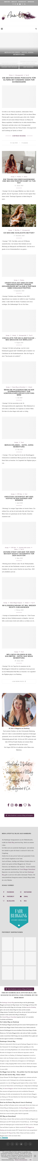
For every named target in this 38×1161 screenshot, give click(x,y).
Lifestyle (14, 335)
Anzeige (13, 176)
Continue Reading (19, 136)
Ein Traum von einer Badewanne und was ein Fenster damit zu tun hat (19, 181)
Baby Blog (17, 230)
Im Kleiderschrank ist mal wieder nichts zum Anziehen (19, 606)
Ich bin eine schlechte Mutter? (19, 233)
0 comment (25, 143)
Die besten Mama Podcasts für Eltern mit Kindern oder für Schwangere (19, 80)
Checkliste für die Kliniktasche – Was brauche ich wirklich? (19, 339)
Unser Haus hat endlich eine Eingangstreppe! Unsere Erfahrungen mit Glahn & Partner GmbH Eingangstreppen (19, 285)
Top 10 (27, 75)
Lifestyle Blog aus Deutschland (9, 1017)
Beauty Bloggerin (25, 1108)
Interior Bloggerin (9, 1088)
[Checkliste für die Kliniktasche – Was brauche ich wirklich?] (19, 321)
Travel (22, 442)
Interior (25, 176)
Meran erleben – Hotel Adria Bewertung (19, 446)
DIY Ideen (19, 494)
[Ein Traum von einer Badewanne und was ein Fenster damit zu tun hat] (19, 162)
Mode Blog (11, 842)
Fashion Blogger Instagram (16, 602)
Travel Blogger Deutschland (27, 869)
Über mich (7, 1)
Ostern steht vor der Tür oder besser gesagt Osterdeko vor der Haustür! (19, 553)
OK (30, 1160)
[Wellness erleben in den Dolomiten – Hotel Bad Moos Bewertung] (19, 637)
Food (26, 494)
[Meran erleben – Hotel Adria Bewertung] (19, 428)
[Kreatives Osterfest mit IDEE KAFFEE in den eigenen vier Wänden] (19, 479)
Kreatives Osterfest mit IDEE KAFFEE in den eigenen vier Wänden (9, 65)
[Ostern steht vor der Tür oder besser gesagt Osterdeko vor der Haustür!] (19, 533)
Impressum (31, 1)
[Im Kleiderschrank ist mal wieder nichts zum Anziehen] (19, 588)
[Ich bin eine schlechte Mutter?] (19, 215)
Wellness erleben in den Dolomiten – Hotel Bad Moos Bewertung (19, 656)
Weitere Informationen (21, 1160)
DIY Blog (9, 1133)
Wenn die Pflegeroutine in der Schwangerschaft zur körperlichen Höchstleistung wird (19, 392)
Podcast (11, 75)
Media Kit (14, 1)
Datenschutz (22, 1)
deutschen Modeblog (31, 1007)
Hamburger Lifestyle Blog (8, 1002)
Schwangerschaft (19, 75)
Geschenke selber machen (24, 547)
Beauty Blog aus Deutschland (19, 387)
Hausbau (19, 176)
